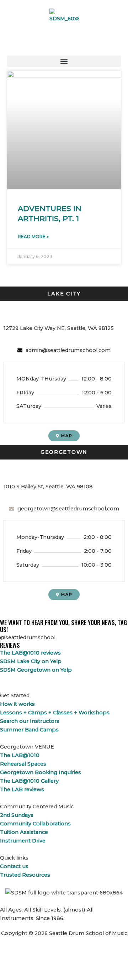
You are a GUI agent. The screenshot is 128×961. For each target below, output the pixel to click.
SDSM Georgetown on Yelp (36, 670)
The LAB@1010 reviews (30, 653)
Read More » (33, 236)
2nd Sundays (16, 815)
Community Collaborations (35, 823)
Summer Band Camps (29, 729)
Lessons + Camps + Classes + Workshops (55, 712)
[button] (64, 61)
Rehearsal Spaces (23, 764)
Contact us (14, 866)
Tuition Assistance (24, 832)
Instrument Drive (23, 840)
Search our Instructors (29, 721)
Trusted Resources (25, 875)
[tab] (64, 294)
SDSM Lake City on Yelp (31, 661)
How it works (17, 704)
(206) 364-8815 (26, 312)
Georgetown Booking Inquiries (40, 772)
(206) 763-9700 (26, 471)
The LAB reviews (22, 789)
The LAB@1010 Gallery (29, 781)
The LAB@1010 (19, 755)
